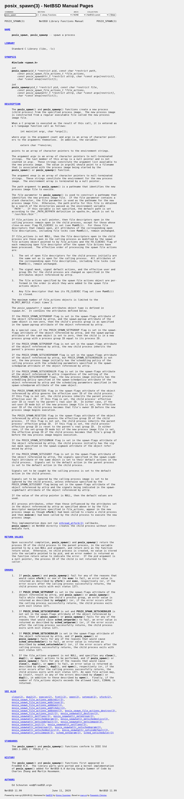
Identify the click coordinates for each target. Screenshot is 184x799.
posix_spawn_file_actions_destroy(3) (90, 710)
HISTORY (10, 757)
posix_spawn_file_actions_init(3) (35, 713)
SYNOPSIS (10, 57)
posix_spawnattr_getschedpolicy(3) (84, 719)
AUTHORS (10, 779)
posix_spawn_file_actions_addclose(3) (38, 702)
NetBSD (49, 795)
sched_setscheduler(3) (99, 732)
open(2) (74, 697)
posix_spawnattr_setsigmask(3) (32, 732)
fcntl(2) (60, 697)
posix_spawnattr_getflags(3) (31, 716)
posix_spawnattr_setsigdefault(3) (85, 730)
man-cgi (83, 795)
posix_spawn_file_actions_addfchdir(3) (38, 708)
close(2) (17, 697)
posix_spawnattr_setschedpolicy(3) (35, 730)
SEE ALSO (10, 691)
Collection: (92, 12)
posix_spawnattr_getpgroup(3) (73, 716)
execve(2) (45, 697)
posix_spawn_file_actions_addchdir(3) (38, 699)
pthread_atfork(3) (71, 523)
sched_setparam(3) (68, 732)
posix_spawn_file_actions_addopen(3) (37, 710)
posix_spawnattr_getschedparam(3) (35, 719)
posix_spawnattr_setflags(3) (67, 724)
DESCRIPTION (12, 104)
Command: (10, 12)
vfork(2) (105, 697)
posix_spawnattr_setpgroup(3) (32, 727)
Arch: (77, 12)
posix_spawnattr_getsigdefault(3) (35, 721)
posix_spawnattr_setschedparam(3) (78, 727)
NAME (7, 29)
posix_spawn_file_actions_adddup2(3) (37, 705)
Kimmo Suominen (63, 795)
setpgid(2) (89, 697)
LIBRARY (10, 43)
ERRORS (9, 570)
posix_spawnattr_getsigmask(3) (81, 721)
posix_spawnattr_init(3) (28, 724)
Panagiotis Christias (98, 795)
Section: (42, 12)
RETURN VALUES (14, 537)
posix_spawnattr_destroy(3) (79, 713)
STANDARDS (11, 741)
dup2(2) (31, 697)
